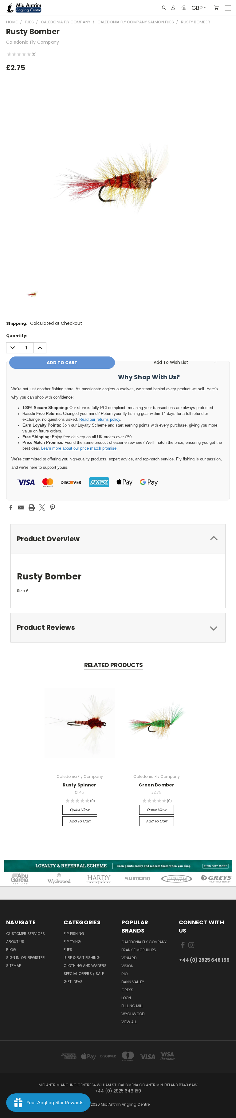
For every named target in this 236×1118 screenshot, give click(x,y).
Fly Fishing (74, 933)
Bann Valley (132, 982)
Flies (68, 949)
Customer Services (25, 933)
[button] (118, 866)
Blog (11, 949)
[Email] (21, 507)
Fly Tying (72, 941)
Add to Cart (79, 821)
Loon (126, 998)
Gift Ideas (73, 981)
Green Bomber (157, 785)
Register (36, 957)
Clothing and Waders (85, 965)
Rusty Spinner (79, 785)
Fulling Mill (132, 1006)
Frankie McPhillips (138, 950)
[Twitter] (42, 507)
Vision (127, 966)
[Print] (32, 507)
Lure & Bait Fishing (82, 957)
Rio (124, 974)
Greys (127, 990)
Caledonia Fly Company (144, 942)
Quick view (79, 809)
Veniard (128, 958)
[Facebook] (11, 507)
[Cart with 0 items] (216, 7)
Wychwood (132, 1014)
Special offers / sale (84, 973)
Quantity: (16, 336)
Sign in (13, 957)
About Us (15, 941)
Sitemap (13, 965)
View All (129, 1022)
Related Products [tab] (113, 665)
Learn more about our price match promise (78, 448)
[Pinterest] (52, 507)
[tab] (118, 539)
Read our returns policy (99, 419)
